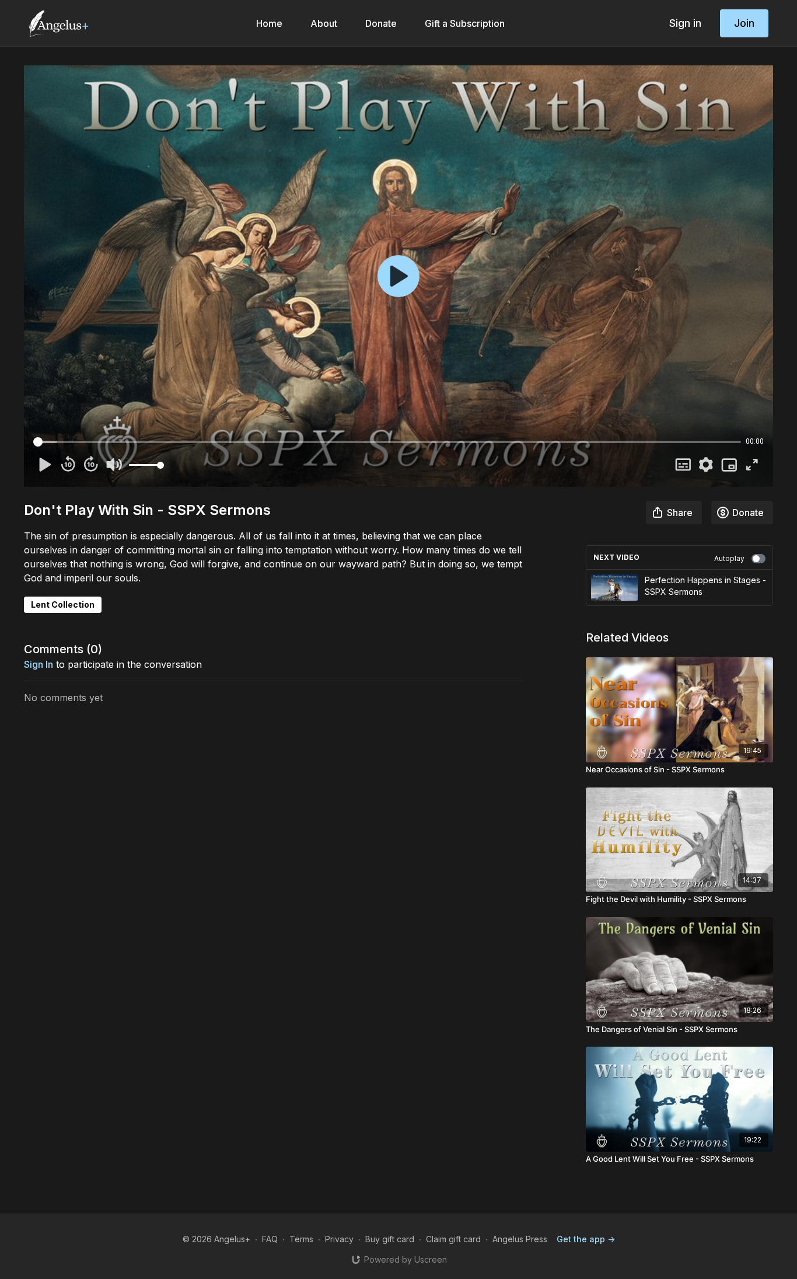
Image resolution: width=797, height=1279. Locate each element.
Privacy (339, 1239)
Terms (301, 1239)
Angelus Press (519, 1239)
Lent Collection (63, 604)
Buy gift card (389, 1239)
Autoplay (729, 558)
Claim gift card (453, 1239)
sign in (38, 664)
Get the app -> (586, 1239)
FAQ (270, 1239)
